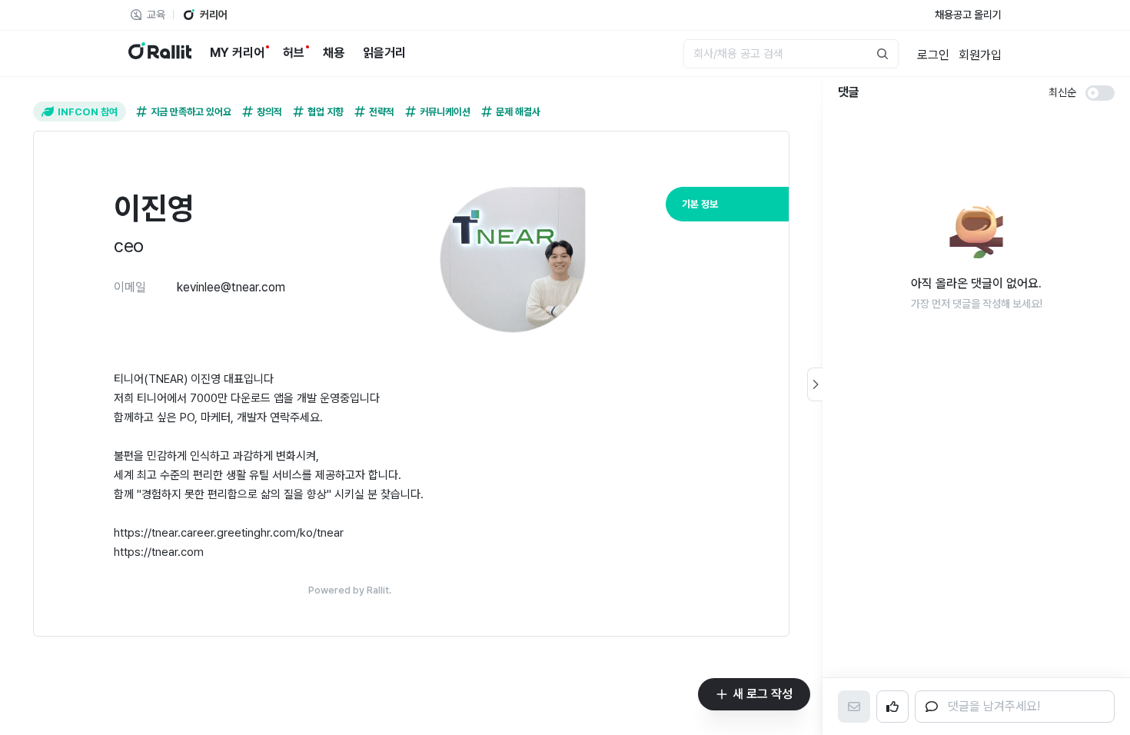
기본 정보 (700, 204)
